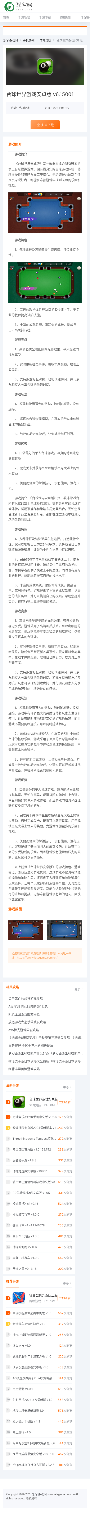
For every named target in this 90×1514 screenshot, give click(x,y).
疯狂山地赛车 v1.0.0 (26, 1258)
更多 (77, 989)
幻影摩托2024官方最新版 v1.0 (33, 1399)
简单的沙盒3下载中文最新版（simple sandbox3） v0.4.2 (35, 1443)
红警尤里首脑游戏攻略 (24, 1069)
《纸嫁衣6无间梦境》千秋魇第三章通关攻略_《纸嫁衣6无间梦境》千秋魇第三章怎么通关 (46, 1038)
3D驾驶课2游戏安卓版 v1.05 (31, 1192)
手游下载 (45, 17)
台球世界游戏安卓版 (43, 1099)
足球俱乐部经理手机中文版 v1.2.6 (35, 1117)
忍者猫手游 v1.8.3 (24, 1160)
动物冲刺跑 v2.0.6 (25, 1247)
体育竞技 (45, 40)
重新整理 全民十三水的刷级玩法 (30, 1046)
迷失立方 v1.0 (22, 1345)
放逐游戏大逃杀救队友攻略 (27, 1022)
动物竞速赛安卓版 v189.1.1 (30, 1171)
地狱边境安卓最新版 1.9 (28, 1410)
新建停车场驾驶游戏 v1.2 (29, 1324)
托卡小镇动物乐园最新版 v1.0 (32, 1334)
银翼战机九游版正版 (43, 1295)
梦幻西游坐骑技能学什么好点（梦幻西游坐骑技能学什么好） (46, 1053)
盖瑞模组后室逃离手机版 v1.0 (32, 1313)
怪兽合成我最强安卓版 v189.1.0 (33, 1454)
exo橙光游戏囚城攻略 (23, 1030)
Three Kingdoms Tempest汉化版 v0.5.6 (35, 1138)
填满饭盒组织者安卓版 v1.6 (30, 1367)
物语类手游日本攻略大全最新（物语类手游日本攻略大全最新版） (46, 1061)
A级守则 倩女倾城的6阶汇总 (28, 1006)
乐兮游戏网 (10, 40)
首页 (6, 17)
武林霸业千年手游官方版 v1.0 (32, 1356)
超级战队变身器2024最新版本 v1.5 (35, 1127)
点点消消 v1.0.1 (23, 1389)
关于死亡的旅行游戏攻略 (25, 999)
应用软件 (66, 17)
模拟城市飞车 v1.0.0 (26, 1214)
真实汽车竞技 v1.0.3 (26, 1236)
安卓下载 (47, 125)
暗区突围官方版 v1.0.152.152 (32, 1149)
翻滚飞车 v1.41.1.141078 (29, 1225)
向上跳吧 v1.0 (22, 1432)
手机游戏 (29, 40)
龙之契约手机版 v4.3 (26, 1421)
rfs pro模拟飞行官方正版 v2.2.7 (33, 1464)
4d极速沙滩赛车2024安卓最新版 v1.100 (35, 1378)
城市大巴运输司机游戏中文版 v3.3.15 (35, 1182)
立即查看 (65, 1102)
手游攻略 (24, 17)
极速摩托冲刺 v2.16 (25, 1203)
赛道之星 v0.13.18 (25, 1268)
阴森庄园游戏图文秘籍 (24, 1014)
